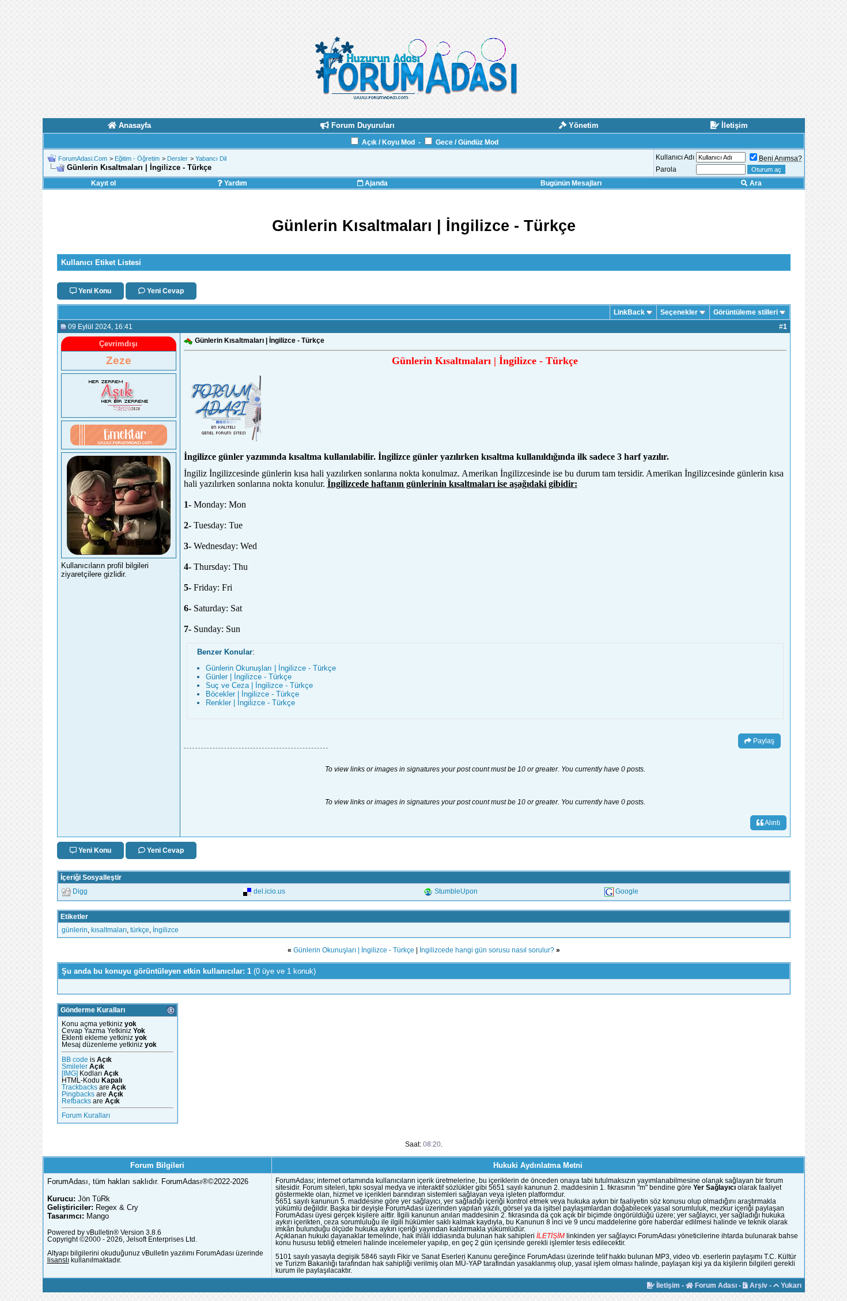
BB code (75, 1059)
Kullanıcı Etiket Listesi (101, 262)
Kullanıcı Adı (675, 157)
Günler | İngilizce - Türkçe (249, 676)
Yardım (234, 183)
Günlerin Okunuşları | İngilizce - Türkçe (271, 668)
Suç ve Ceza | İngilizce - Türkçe (259, 685)
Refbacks (76, 1101)
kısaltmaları (109, 929)
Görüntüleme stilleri (745, 312)
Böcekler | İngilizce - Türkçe (252, 694)
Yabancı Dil (210, 158)
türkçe (139, 929)
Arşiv (757, 1285)
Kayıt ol (103, 183)
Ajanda (375, 183)
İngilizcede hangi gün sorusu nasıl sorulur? (486, 950)
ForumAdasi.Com (82, 158)
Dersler (177, 158)
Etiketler (74, 916)
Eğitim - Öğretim (137, 158)
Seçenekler (679, 312)
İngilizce (166, 929)
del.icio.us (269, 891)
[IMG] (70, 1073)
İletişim (667, 1285)
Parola (666, 169)
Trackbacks (79, 1087)
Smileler (75, 1066)
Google (626, 891)
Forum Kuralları (86, 1115)
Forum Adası (715, 1285)
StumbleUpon (456, 891)
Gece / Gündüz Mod (467, 142)
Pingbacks (78, 1094)
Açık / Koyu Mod (388, 142)
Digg (80, 891)
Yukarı (790, 1285)
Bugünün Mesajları (571, 183)
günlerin (75, 929)
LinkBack (629, 312)
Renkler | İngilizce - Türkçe (250, 702)
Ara (755, 183)
